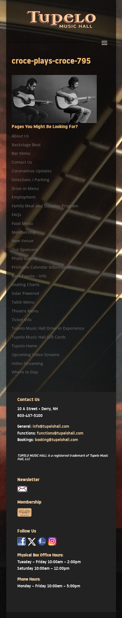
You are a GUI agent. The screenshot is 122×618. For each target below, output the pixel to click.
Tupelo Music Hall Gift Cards (39, 337)
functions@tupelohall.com (60, 433)
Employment (23, 197)
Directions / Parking (30, 179)
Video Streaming (27, 363)
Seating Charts (25, 284)
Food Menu (22, 223)
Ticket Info (21, 319)
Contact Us (22, 162)
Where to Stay (25, 372)
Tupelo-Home (24, 345)
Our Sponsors (25, 249)
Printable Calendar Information (41, 267)
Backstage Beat (26, 144)
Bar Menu (21, 153)
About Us (20, 136)
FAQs (16, 214)
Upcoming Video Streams (36, 354)
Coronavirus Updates (32, 171)
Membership (24, 232)
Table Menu (23, 302)
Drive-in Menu (25, 188)
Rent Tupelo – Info (29, 276)
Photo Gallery (24, 258)
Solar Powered (25, 293)
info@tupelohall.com (51, 426)
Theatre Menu (25, 311)
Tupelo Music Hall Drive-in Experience (48, 328)
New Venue (22, 240)
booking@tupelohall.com (56, 439)
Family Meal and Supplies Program (45, 205)
